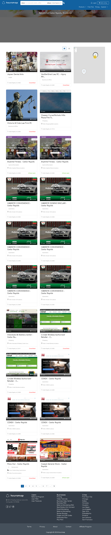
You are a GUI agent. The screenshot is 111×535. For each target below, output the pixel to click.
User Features (36, 501)
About (55, 527)
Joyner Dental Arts (15, 74)
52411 (19, 348)
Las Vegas (85, 507)
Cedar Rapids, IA (13, 83)
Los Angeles (86, 509)
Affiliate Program (85, 527)
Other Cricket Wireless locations (51, 343)
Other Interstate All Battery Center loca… (19, 343)
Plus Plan (60, 519)
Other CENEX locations (48, 385)
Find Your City (87, 497)
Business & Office (47, 80)
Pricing (97, 7)
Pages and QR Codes (64, 515)
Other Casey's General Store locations (52, 472)
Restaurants (15, 467)
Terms (29, 527)
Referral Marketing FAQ (65, 505)
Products (82, 7)
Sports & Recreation (13, 165)
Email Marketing (63, 509)
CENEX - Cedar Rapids (51, 379)
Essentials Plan (62, 517)
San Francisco (87, 519)
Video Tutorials (62, 499)
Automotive (11, 209)
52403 (52, 85)
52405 (19, 131)
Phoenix (85, 515)
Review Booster (62, 513)
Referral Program (37, 497)
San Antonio (86, 517)
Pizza (10, 470)
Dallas (84, 501)
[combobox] (54, 3)
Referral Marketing (63, 511)
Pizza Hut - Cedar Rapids (18, 464)
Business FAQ (61, 503)
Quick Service (22, 470)
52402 (19, 83)
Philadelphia (86, 513)
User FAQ (34, 499)
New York (85, 511)
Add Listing (103, 3)
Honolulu (85, 503)
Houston (85, 505)
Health (10, 77)
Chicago (85, 499)
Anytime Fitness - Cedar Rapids (21, 162)
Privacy (42, 527)
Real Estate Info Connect (65, 507)
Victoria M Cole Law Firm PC (19, 123)
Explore (103, 7)
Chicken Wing (15, 470)
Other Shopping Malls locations (50, 124)
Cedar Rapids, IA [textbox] (56, 3)
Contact (68, 527)
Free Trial (91, 7)
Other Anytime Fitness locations (17, 168)
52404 (19, 173)
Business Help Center (64, 501)
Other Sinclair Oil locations (15, 212)
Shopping (44, 121)
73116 (52, 129)
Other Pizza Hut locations (15, 473)
